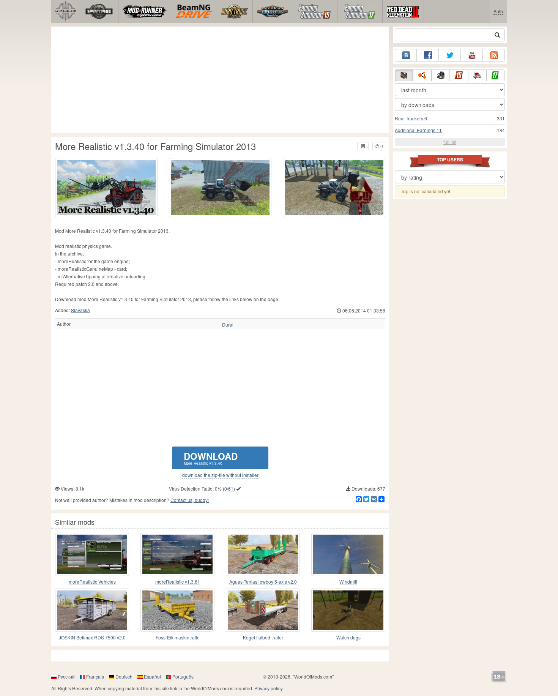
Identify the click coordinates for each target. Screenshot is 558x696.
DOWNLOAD (211, 458)
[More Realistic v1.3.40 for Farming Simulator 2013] (106, 187)
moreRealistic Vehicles (92, 581)
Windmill (348, 581)
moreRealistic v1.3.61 (177, 581)
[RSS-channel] (494, 55)
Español (152, 676)
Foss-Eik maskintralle (178, 637)
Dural (227, 325)
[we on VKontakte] (406, 55)
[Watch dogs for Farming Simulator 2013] (348, 610)
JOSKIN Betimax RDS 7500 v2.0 (92, 637)
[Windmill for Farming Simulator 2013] (348, 554)
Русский (66, 676)
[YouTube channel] (472, 55)
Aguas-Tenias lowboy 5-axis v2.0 (263, 581)
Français (95, 676)
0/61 (228, 488)
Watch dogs (348, 637)
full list (449, 142)
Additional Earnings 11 (418, 130)
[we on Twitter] (450, 55)
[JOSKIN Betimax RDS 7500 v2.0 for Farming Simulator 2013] (92, 610)
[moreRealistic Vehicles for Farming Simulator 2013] (92, 554)
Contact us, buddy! (189, 500)
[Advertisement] (220, 80)
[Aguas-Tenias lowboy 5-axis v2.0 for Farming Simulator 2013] (263, 554)
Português (183, 676)
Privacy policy (268, 688)
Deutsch (123, 676)
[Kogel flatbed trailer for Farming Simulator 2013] (263, 610)
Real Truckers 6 (411, 118)
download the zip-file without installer (220, 475)
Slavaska (80, 310)
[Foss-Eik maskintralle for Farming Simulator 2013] (177, 610)
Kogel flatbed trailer (263, 637)
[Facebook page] (428, 55)
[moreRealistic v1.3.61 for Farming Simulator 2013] (177, 554)
